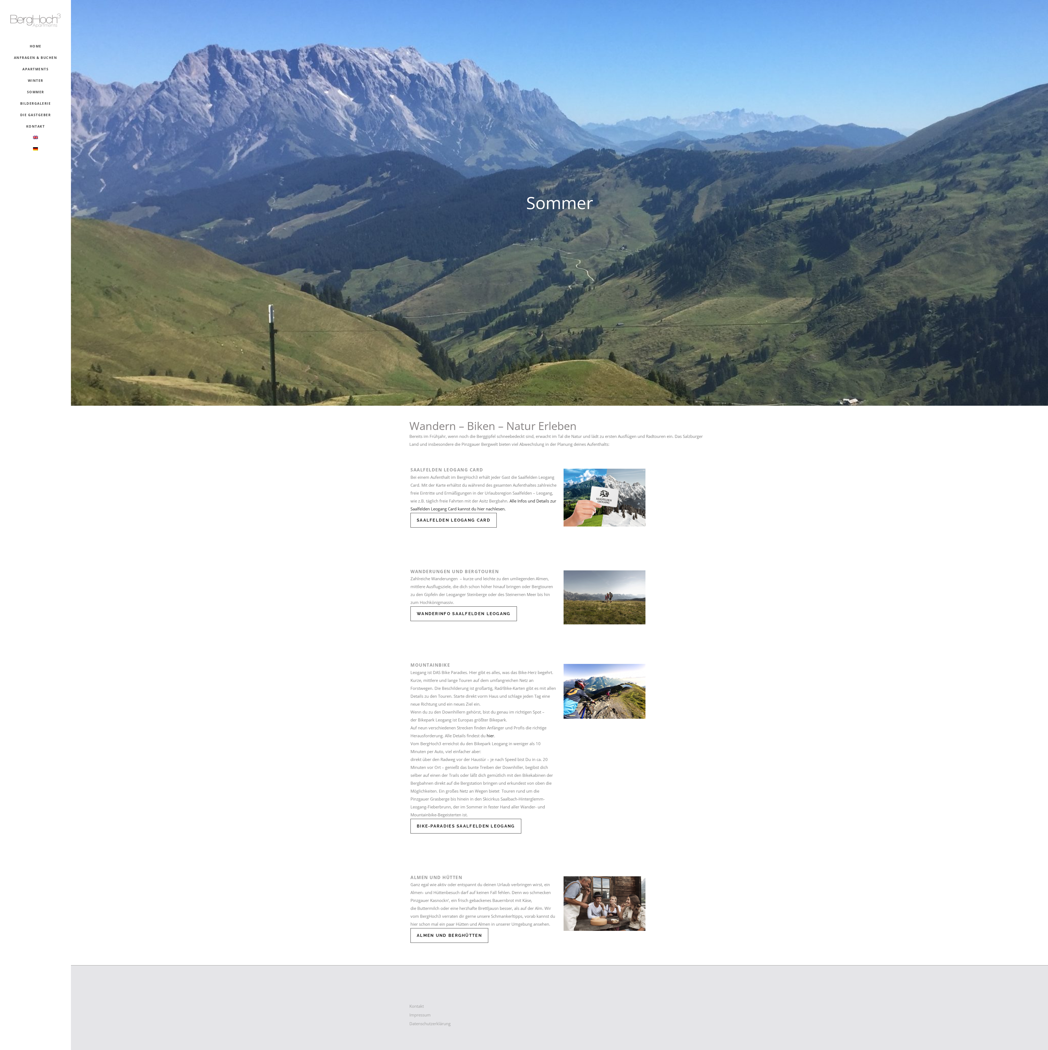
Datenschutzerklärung (430, 1023)
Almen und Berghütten (449, 935)
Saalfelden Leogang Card (453, 520)
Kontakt (416, 1006)
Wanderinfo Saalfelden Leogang (464, 613)
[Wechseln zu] (35, 138)
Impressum (420, 1015)
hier (490, 735)
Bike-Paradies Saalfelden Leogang (466, 826)
